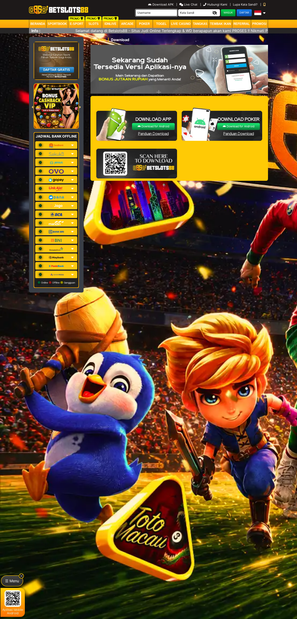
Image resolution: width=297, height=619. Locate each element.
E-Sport (76, 24)
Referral (241, 24)
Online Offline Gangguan (57, 282)
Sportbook (57, 24)
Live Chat (190, 4)
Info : (35, 30)
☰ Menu (12, 581)
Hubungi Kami (217, 4)
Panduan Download (153, 134)
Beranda (37, 24)
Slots (93, 24)
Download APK (163, 4)
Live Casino (180, 24)
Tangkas (200, 24)
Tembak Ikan (220, 24)
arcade (127, 24)
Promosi (259, 24)
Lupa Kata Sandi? (245, 4)
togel (161, 24)
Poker (144, 24)
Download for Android (155, 126)
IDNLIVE (110, 24)
